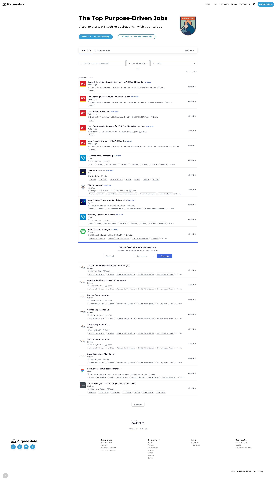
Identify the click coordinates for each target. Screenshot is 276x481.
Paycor (90, 268)
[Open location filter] (194, 63)
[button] (5, 475)
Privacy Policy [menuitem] (258, 471)
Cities (150, 453)
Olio (89, 173)
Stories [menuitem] (208, 4)
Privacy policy (133, 428)
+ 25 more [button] (163, 238)
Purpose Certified (108, 447)
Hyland (90, 203)
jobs (86, 50)
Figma (89, 371)
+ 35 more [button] (177, 194)
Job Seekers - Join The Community (137, 37)
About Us (195, 442)
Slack (150, 458)
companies (102, 50)
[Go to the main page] (13, 4)
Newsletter (153, 447)
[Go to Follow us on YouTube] (26, 446)
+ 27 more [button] (170, 208)
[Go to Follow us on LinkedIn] (13, 446)
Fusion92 (91, 188)
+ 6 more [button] (172, 164)
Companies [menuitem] (224, 4)
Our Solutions (265, 4)
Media (238, 445)
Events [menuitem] (234, 4)
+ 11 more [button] (181, 377)
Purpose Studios (108, 450)
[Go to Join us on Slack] (19, 446)
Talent (151, 445)
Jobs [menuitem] (215, 4)
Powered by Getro (191, 72)
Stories (151, 450)
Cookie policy (143, 428)
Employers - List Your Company (95, 37)
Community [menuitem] (244, 4)
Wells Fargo (92, 85)
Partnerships (106, 442)
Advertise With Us (243, 447)
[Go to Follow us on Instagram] (32, 446)
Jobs (150, 442)
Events (151, 455)
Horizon (90, 386)
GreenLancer (93, 232)
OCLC (90, 158)
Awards (104, 445)
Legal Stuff (195, 445)
